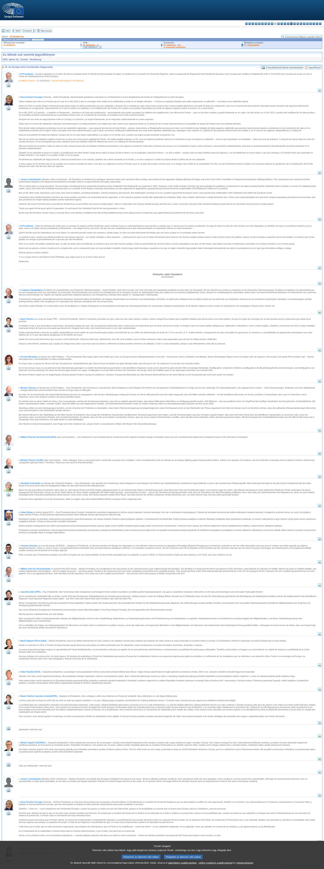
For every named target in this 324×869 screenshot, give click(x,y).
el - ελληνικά (265, 23)
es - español (249, 23)
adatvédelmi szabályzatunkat (182, 863)
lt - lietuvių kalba (288, 23)
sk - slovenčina (310, 23)
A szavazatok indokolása (175, 47)
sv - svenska (320, 23)
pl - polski (301, 23)
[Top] (319, 91)
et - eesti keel (262, 23)
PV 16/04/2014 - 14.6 (172, 45)
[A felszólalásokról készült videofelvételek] (8, 86)
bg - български (246, 23)
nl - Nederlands (297, 23)
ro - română (307, 23)
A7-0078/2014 (9, 45)
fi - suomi (317, 23)
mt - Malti (294, 23)
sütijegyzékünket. (245, 863)
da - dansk (256, 23)
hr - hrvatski (278, 23)
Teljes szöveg (45, 31)
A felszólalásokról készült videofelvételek (284, 67)
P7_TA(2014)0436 (251, 45)
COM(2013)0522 (27, 81)
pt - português (304, 23)
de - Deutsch (259, 23)
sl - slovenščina (314, 23)
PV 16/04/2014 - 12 (91, 45)
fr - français (272, 23)
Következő (27, 31)
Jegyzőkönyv (314, 67)
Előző (18, 31)
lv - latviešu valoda (285, 23)
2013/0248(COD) (17, 37)
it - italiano (281, 23)
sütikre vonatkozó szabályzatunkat (216, 863)
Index (7, 31)
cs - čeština (253, 23)
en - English (269, 23)
